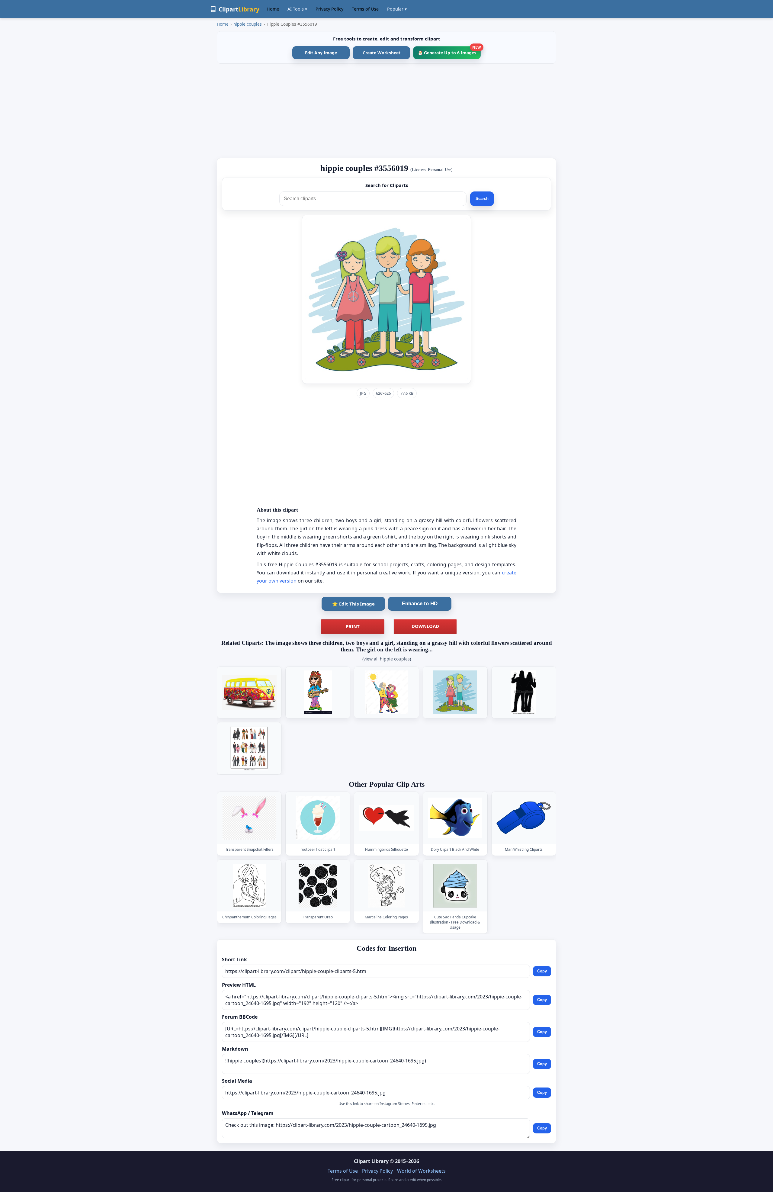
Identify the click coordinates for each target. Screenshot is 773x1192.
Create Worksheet (381, 53)
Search (482, 198)
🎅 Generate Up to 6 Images (449, 51)
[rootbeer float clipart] (318, 818)
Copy (542, 971)
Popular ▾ (397, 9)
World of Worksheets (421, 1171)
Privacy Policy (329, 9)
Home (273, 9)
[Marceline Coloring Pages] (386, 886)
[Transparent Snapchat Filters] (249, 818)
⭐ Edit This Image (353, 604)
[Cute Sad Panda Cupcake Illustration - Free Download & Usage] (455, 886)
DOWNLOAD (425, 626)
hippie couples (247, 24)
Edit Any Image (321, 53)
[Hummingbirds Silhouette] (386, 818)
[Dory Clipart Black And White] (455, 818)
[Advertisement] (386, 111)
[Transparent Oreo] (318, 886)
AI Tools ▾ (297, 9)
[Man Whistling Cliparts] (523, 818)
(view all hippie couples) (386, 659)
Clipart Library (371, 1161)
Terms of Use (365, 9)
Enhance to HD (420, 603)
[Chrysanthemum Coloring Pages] (249, 886)
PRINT (353, 626)
